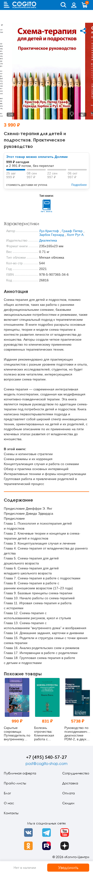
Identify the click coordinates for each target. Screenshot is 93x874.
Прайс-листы (15, 783)
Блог (7, 793)
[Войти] (74, 5)
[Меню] (6, 4)
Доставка (70, 783)
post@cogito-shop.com (46, 763)
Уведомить (68, 867)
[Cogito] (24, 5)
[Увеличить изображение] (82, 115)
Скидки (68, 803)
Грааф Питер (72, 231)
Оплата (68, 793)
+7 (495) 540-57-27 (46, 757)
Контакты (11, 813)
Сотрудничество (75, 773)
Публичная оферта (20, 773)
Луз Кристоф (49, 231)
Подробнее (79, 185)
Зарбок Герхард (51, 235)
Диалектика (48, 240)
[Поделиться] (83, 31)
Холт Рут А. (75, 235)
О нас (9, 803)
